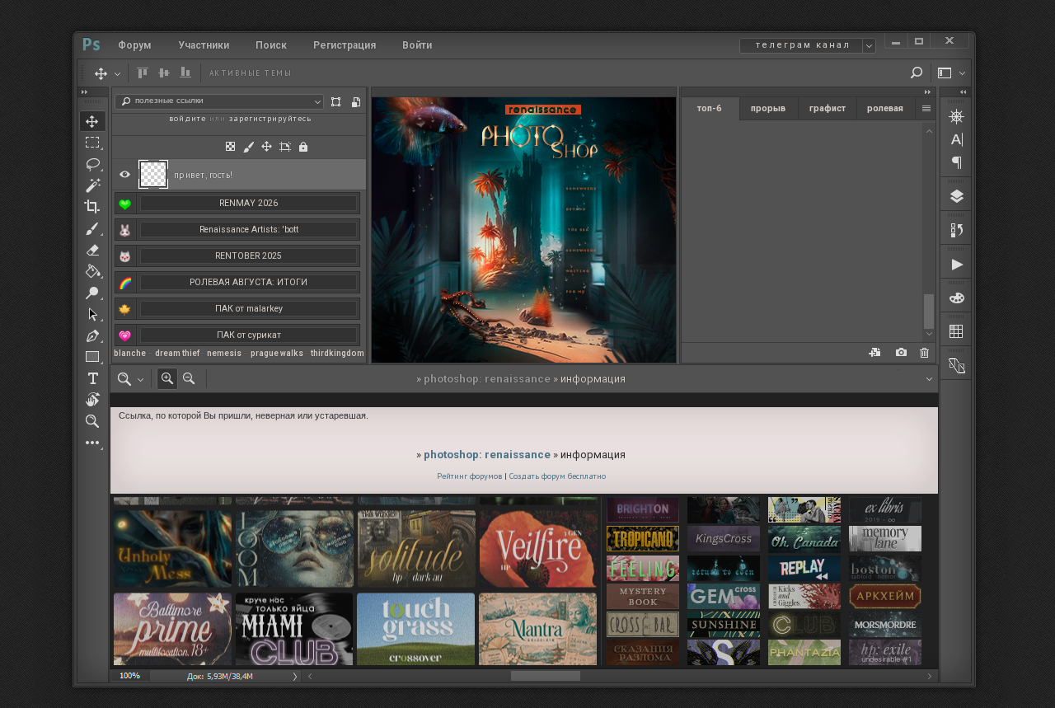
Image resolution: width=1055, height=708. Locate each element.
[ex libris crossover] (885, 511)
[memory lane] (885, 540)
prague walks (277, 353)
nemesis (224, 353)
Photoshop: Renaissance (487, 379)
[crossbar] (643, 625)
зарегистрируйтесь (270, 118)
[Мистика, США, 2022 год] (723, 569)
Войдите (187, 118)
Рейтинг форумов (469, 476)
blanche (130, 353)
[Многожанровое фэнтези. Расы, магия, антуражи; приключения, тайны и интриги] (643, 653)
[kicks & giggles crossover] (804, 597)
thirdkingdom (337, 353)
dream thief (177, 353)
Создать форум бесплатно (557, 476)
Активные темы (251, 72)
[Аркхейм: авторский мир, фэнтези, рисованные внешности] (885, 597)
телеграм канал (803, 45)
